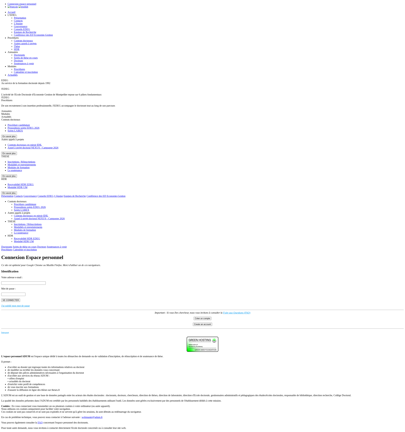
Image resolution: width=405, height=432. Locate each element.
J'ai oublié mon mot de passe (15, 305)
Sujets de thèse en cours (26, 57)
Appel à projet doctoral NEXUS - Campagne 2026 (33, 147)
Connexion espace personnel (22, 4)
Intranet (5, 332)
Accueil (11, 12)
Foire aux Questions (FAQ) (236, 312)
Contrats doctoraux (23, 40)
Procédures (19, 69)
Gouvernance (20, 26)
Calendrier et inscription (26, 72)
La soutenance (15, 170)
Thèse (17, 46)
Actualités (13, 75)
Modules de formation (19, 167)
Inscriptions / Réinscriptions (21, 161)
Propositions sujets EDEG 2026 (23, 128)
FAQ (40, 422)
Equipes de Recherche (25, 32)
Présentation (20, 17)
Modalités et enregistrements (22, 164)
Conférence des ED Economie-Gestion (33, 35)
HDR (16, 49)
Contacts (18, 20)
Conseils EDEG (22, 29)
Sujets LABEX (15, 130)
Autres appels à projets (25, 43)
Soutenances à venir (24, 63)
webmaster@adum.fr (92, 417)
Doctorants (19, 55)
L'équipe (18, 23)
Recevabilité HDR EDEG (21, 184)
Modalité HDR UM (17, 187)
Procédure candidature (19, 125)
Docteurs (18, 60)
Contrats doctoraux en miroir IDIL (25, 144)
